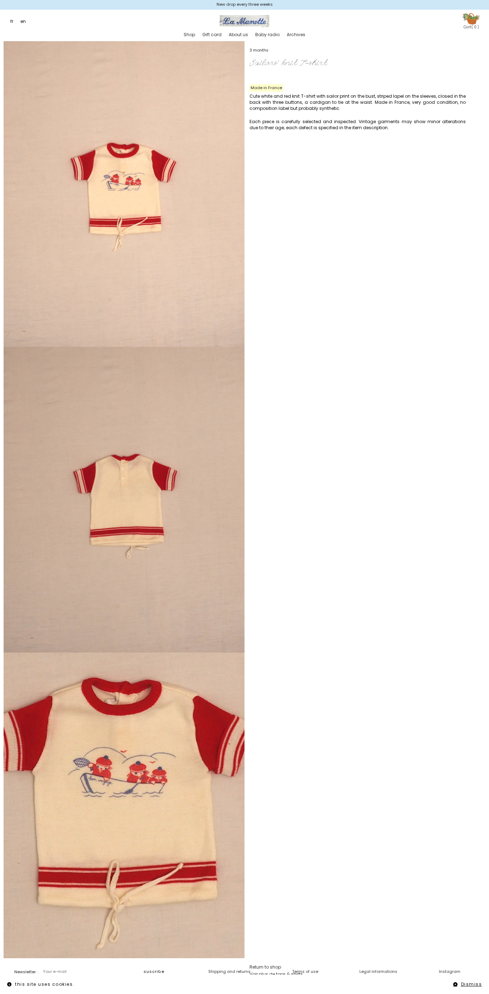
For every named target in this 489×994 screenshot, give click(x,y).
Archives (296, 34)
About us (238, 34)
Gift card (212, 34)
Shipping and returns (229, 971)
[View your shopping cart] (471, 18)
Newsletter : (26, 972)
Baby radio (267, 34)
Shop (189, 34)
